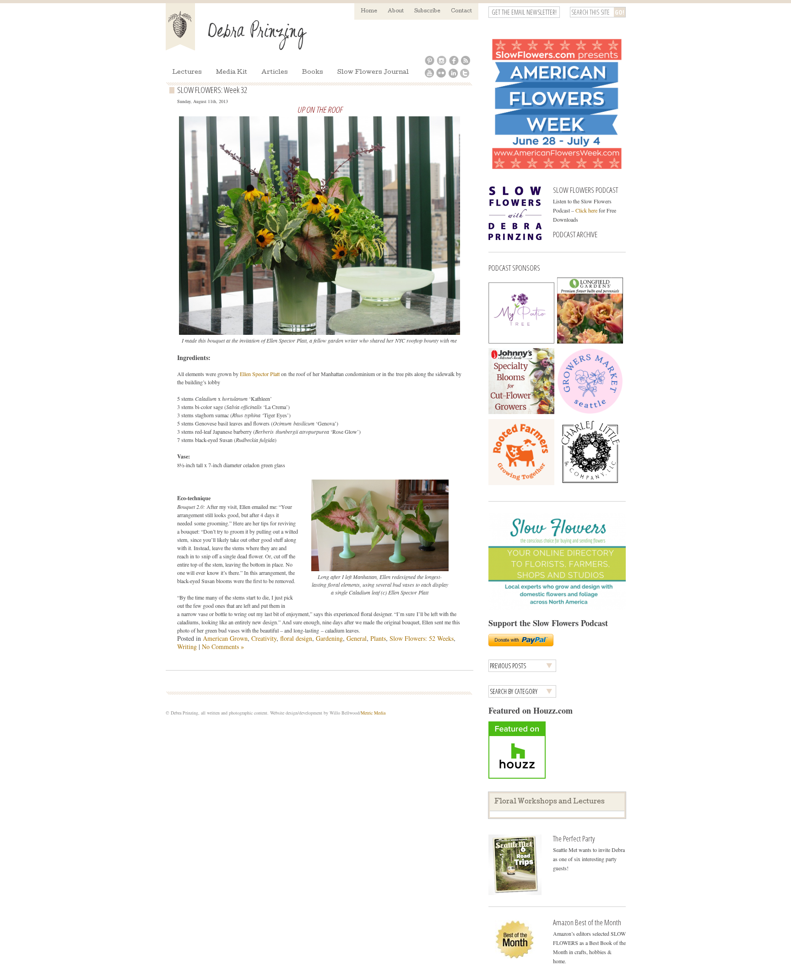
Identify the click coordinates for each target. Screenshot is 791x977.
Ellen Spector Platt (260, 373)
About (396, 11)
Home (369, 11)
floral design (296, 638)
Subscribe (427, 11)
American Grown (225, 638)
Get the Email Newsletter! (524, 12)
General (357, 638)
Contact (461, 11)
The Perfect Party (574, 838)
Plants (378, 638)
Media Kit (231, 73)
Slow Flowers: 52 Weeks (422, 638)
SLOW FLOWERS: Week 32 (212, 89)
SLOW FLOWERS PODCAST (585, 190)
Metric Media (373, 713)
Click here (586, 210)
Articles (274, 73)
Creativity (263, 638)
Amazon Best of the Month (587, 922)
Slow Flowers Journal (373, 73)
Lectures (187, 73)
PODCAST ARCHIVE (575, 234)
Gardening (329, 638)
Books (312, 73)
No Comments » (223, 646)
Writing (187, 646)
